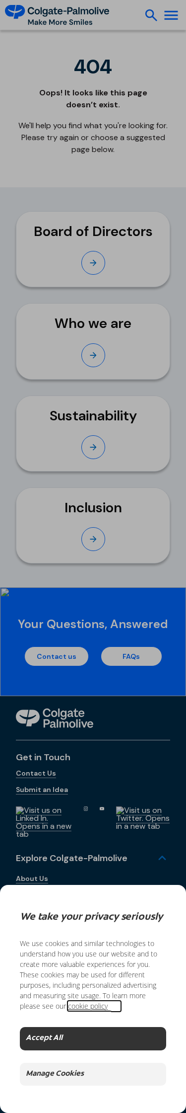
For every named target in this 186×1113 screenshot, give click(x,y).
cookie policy (88, 1006)
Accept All (44, 1038)
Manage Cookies (55, 1074)
